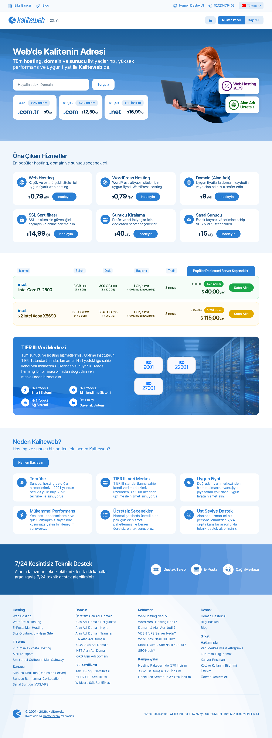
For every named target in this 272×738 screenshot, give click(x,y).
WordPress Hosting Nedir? (157, 622)
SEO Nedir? (146, 651)
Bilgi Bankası (210, 622)
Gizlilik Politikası (180, 713)
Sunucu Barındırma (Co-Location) (37, 679)
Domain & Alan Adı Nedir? (157, 628)
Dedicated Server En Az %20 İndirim (164, 677)
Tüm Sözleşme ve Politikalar (241, 713)
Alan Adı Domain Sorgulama (95, 622)
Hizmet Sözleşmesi (156, 713)
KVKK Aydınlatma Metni (207, 713)
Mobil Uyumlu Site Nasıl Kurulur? (162, 645)
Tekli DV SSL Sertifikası (92, 671)
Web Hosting (22, 616)
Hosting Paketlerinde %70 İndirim (162, 665)
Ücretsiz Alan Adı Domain (93, 616)
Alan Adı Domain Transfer (94, 633)
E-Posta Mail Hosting (28, 628)
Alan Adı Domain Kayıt (91, 628)
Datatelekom (51, 716)
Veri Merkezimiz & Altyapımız (222, 648)
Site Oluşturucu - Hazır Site (33, 633)
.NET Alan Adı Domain (91, 651)
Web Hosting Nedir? (152, 616)
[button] (103, 84)
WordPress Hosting (27, 622)
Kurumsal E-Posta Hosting (32, 648)
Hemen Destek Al (213, 616)
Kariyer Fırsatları (213, 660)
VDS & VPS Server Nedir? (157, 633)
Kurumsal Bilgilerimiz (216, 654)
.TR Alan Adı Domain (90, 639)
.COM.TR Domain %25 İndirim (159, 671)
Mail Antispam (23, 654)
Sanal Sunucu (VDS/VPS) (31, 684)
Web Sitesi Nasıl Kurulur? (156, 639)
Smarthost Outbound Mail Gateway (38, 660)
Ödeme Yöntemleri (214, 677)
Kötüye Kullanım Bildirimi (219, 665)
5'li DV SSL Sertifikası (91, 677)
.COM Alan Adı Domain (91, 645)
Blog (204, 628)
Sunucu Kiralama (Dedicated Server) (39, 673)
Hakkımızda (209, 642)
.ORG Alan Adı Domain (91, 656)
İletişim (206, 671)
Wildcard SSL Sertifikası (92, 683)
